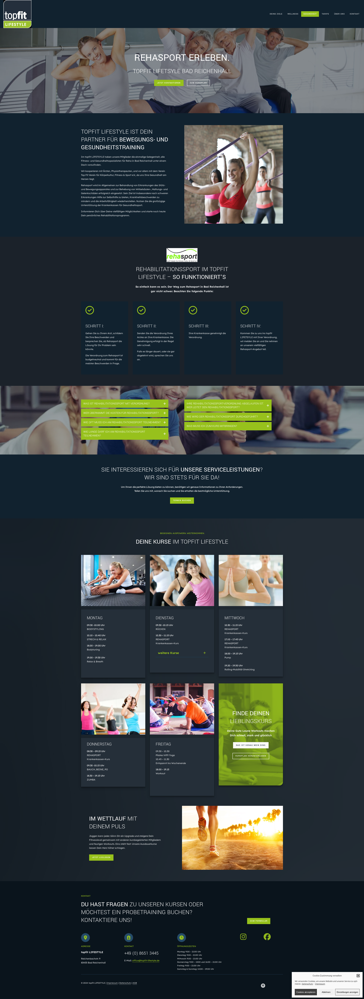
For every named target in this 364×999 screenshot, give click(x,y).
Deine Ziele (276, 14)
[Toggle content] (164, 403)
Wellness (293, 14)
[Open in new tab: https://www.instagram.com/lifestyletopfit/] (243, 936)
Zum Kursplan (198, 83)
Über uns (339, 14)
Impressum (320, 984)
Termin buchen (182, 500)
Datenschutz (307, 984)
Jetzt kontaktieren (169, 83)
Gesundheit (310, 14)
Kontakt (354, 14)
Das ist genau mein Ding (251, 745)
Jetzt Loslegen (101, 857)
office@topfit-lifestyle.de (145, 960)
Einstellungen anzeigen (347, 992)
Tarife (325, 14)
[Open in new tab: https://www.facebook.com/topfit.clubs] (267, 936)
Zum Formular (258, 921)
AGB (135, 983)
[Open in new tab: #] (263, 986)
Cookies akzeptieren (305, 992)
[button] (358, 975)
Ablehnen (326, 992)
